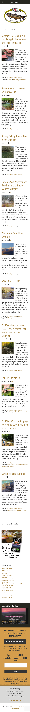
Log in (17, 708)
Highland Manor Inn (6, 582)
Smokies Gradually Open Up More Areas (13, 90)
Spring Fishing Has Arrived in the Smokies (14, 138)
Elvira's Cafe (4, 577)
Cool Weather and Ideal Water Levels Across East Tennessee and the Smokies (14, 330)
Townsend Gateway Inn (7, 594)
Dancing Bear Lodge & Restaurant (9, 572)
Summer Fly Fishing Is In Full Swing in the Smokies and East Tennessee (14, 39)
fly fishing (21, 79)
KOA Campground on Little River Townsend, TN (12, 584)
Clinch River (9, 79)
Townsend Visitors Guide (7, 596)
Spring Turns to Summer (13, 473)
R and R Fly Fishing (15, 15)
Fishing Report (10, 77)
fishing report (10, 318)
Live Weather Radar (6, 589)
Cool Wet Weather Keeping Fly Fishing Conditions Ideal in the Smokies (15, 424)
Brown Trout (10, 464)
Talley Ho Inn (4, 592)
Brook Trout (9, 412)
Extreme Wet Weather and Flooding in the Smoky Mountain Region (14, 185)
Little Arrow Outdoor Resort (7, 585)
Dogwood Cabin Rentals (7, 575)
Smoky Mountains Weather (7, 590)
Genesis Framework (15, 707)
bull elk (14, 412)
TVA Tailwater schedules (7, 597)
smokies (15, 77)
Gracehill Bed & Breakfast (7, 579)
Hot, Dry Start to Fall (11, 378)
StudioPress (24, 707)
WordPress (13, 708)
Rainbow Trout (13, 81)
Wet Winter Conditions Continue (12, 235)
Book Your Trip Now (15, 641)
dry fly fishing (15, 79)
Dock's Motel (4, 574)
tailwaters (12, 512)
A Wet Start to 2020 (11, 281)
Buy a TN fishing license (7, 570)
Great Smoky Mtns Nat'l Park (8, 580)
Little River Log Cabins (6, 587)
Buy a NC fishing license (7, 568)
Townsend (9, 414)
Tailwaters (20, 77)
